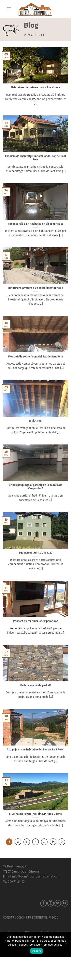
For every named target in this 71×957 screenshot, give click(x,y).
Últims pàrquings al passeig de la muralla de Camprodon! (35, 486)
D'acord (36, 950)
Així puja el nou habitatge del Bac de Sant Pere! (35, 749)
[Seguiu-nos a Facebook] (43, 903)
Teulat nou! (35, 420)
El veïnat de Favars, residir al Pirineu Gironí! (35, 814)
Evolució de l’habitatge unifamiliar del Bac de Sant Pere (35, 157)
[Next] (62, 841)
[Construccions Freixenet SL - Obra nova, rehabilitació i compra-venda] (35, 9)
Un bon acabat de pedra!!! (35, 685)
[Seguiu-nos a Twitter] (57, 903)
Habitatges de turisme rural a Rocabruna (35, 87)
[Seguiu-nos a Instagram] (50, 903)
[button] (9, 9)
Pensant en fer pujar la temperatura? (35, 621)
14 (53, 841)
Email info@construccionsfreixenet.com (31, 876)
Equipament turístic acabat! (35, 552)
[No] (65, 945)
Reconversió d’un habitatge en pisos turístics (35, 223)
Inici (27, 35)
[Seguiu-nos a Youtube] (65, 903)
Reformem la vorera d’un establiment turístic (35, 288)
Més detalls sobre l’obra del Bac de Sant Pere (35, 356)
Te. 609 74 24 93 (14, 881)
